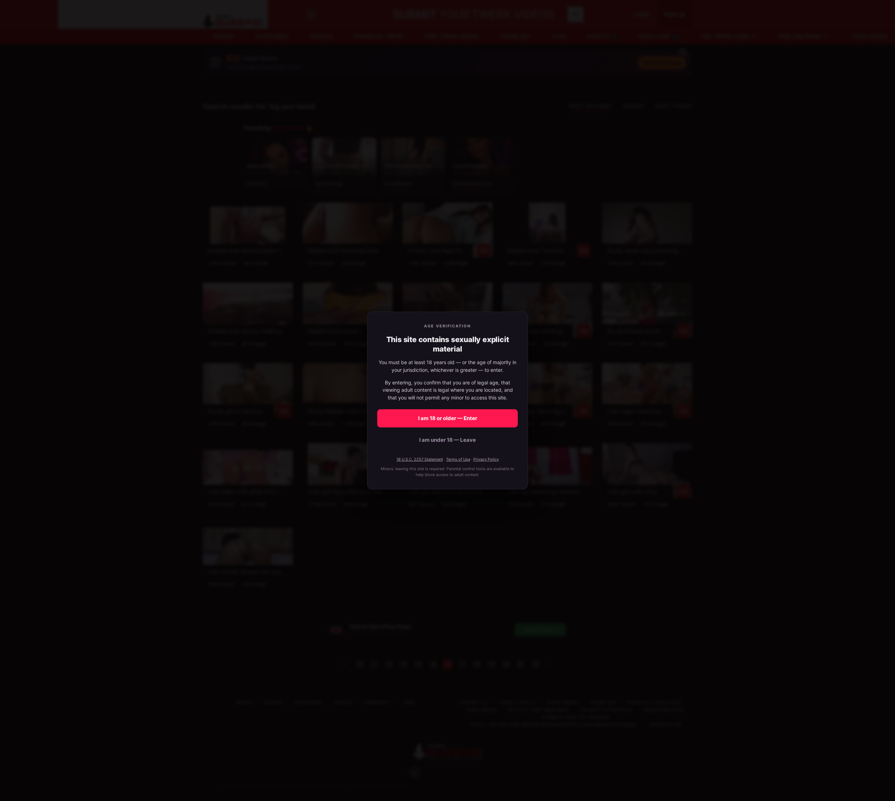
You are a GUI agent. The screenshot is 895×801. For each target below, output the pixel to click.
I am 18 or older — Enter (447, 418)
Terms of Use (458, 459)
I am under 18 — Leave (447, 440)
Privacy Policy (486, 459)
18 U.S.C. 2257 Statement (419, 459)
